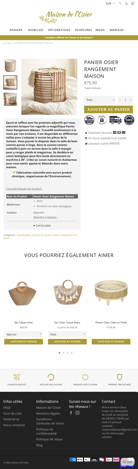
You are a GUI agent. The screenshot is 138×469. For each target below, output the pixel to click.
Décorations (59, 30)
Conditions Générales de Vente (50, 421)
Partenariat (11, 419)
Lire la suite (42, 225)
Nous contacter (14, 425)
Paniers (16, 30)
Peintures (83, 30)
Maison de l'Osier (48, 407)
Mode (100, 30)
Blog (39, 445)
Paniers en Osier (41, 235)
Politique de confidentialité (46, 431)
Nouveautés (24, 235)
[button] (60, 353)
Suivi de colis (12, 413)
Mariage (117, 30)
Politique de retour (49, 439)
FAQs (7, 407)
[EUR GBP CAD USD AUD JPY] (110, 4)
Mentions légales (48, 413)
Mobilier (35, 30)
